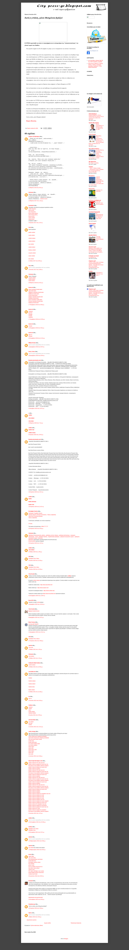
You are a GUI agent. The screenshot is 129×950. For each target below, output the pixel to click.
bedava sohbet (32, 250)
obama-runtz (32, 869)
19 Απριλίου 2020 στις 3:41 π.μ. (36, 492)
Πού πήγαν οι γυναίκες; (94, 162)
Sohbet (30, 678)
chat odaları (31, 656)
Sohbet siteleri (32, 683)
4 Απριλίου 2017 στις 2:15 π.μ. (36, 222)
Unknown (31, 192)
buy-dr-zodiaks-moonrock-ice (35, 866)
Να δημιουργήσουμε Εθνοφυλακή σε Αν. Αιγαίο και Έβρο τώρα (99, 216)
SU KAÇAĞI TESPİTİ (33, 624)
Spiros (30, 912)
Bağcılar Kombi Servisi (34, 611)
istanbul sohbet (32, 713)
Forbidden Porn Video (34, 558)
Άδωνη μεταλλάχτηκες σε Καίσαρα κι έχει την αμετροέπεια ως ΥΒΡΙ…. (100, 127)
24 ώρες (30, 523)
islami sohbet (32, 217)
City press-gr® (92, 246)
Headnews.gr (32, 904)
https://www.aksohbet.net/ (46, 584)
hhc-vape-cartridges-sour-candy (36, 871)
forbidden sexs (32, 830)
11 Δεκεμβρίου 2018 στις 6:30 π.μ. (36, 346)
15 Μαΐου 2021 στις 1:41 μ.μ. (35, 658)
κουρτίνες (40, 538)
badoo (30, 498)
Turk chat (31, 647)
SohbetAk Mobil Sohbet (34, 663)
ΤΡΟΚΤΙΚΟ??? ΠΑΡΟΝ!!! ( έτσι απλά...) (99, 274)
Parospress (92, 175)
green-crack (31, 865)
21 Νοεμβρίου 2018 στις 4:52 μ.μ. (36, 328)
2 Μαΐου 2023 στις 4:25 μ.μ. (35, 916)
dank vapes (31, 746)
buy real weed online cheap (35, 739)
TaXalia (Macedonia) (94, 122)
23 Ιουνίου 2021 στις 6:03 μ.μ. (36, 700)
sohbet (30, 427)
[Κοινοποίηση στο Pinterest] (51, 128)
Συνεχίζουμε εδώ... (93, 257)
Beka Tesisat (32, 622)
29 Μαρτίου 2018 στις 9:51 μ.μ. (36, 282)
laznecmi (31, 287)
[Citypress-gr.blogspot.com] (88, 54)
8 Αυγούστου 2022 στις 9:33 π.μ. (36, 876)
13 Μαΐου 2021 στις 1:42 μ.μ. (35, 649)
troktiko (91, 271)
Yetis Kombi (31, 609)
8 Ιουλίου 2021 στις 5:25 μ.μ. (35, 715)
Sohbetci (31, 705)
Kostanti (31, 880)
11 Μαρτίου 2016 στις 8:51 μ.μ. (36, 187)
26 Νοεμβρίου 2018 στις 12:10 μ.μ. (37, 338)
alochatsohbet (32, 719)
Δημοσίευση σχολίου (32, 920)
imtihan (30, 826)
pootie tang (31, 740)
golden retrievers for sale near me (37, 762)
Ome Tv (30, 334)
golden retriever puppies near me (36, 799)
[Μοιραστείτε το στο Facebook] (49, 128)
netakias (91, 166)
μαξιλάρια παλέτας (43, 536)
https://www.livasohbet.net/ (49, 593)
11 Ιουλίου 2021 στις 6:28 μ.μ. (36, 756)
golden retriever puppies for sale (36, 795)
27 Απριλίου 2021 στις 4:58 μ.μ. (36, 640)
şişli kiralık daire (32, 290)
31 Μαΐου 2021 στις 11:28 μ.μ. (36, 691)
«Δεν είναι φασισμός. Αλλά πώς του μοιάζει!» (99, 203)
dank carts (31, 748)
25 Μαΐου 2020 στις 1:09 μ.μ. (35, 551)
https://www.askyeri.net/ (42, 587)
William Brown (32, 342)
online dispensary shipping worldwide (38, 736)
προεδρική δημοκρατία (94, 212)
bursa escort (31, 216)
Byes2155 (31, 600)
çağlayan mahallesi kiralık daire (36, 292)
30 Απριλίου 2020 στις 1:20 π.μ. (36, 543)
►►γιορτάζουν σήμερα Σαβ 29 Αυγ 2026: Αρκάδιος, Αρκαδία (95, 61)
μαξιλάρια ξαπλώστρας (64, 535)
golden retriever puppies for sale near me (38, 764)
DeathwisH (31, 205)
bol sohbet (31, 847)
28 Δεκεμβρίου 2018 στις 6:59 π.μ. (37, 355)
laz (29, 696)
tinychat (30, 312)
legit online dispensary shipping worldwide (39, 737)
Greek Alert (92, 188)
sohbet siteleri (32, 241)
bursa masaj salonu (33, 213)
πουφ (36, 536)
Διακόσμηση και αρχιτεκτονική (36, 897)
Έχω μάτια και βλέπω (94, 148)
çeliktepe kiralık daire (34, 298)
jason (30, 854)
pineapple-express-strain (34, 862)
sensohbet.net (32, 671)
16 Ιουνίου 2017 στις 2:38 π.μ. (36, 269)
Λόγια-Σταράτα (92, 223)
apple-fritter (31, 856)
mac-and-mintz (32, 857)
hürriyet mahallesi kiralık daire (36, 301)
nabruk (30, 645)
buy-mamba (31, 863)
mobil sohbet (32, 235)
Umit (30, 227)
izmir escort (31, 210)
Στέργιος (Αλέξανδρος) (34, 136)
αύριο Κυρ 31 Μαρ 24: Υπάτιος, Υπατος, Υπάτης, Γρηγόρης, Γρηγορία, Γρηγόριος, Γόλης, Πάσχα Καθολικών (95, 65)
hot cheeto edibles (33, 745)
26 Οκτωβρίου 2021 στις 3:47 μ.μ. (36, 832)
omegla (30, 315)
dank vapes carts (33, 749)
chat (30, 710)
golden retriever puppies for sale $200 (38, 805)
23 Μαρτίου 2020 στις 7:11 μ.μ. (36, 423)
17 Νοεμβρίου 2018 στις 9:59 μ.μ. (36, 304)
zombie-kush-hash (33, 874)
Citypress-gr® (92, 261)
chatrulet (31, 311)
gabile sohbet (32, 232)
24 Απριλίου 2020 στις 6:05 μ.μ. (36, 528)
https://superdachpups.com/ (35, 760)
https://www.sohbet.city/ (49, 590)
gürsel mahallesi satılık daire (35, 299)
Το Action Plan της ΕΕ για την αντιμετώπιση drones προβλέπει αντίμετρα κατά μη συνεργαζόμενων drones (96, 153)
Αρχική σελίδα (47, 923)
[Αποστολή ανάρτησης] (41, 128)
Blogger (66, 938)
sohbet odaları (32, 238)
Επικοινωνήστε (32, 541)
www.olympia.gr (93, 113)
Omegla (30, 314)
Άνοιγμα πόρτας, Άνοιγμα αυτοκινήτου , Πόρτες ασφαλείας (42, 514)
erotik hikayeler (32, 209)
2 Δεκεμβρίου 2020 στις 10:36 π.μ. (37, 604)
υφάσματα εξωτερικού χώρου (67, 536)
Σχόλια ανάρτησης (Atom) (37, 925)
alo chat (30, 723)
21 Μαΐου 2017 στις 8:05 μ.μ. (35, 260)
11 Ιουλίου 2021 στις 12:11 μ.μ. (36, 726)
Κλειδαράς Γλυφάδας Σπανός (35, 513)
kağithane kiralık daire (34, 293)
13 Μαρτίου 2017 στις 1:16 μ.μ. (36, 200)
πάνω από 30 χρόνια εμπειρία (35, 516)
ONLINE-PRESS (93, 235)
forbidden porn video (33, 828)
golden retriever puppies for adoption (37, 809)
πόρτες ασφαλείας (33, 517)
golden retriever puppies (34, 768)
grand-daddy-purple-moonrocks (36, 872)
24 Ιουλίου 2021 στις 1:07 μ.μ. (36, 813)
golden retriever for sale (34, 808)
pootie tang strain (33, 742)
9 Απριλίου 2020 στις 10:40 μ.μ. (36, 434)
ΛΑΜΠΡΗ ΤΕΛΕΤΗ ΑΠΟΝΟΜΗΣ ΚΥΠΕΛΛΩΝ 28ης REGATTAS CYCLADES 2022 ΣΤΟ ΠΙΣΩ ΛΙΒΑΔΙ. (96, 181)
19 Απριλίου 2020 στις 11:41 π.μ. (36, 506)
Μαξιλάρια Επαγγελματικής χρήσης (37, 535)
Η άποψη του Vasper (94, 255)
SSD (30, 556)
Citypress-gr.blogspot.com (92, 50)
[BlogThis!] (46, 128)
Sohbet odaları (32, 681)
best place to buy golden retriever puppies (39, 765)
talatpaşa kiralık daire (34, 302)
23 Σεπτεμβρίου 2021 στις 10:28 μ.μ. (37, 822)
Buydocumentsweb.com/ (35, 360)
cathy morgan (32, 731)
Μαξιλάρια (31, 539)
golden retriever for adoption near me (37, 804)
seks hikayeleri (32, 212)
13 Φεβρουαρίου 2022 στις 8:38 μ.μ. (37, 841)
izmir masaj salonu (33, 214)
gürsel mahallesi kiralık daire (35, 289)
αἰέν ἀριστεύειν (92, 161)
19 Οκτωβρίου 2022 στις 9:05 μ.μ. (36, 899)
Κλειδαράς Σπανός (33, 511)
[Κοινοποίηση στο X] (47, 128)
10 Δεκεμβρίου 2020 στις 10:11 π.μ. (37, 632)
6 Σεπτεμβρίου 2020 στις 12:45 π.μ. (37, 595)
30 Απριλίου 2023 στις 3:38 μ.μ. (36, 908)
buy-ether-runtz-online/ (34, 868)
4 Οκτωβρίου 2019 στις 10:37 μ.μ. (36, 408)
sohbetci (31, 707)
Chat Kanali (31, 574)
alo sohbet (31, 721)
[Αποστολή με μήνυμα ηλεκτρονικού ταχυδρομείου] (44, 128)
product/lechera (32, 860)
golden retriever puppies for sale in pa (38, 767)
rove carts (31, 754)
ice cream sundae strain (34, 743)
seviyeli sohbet (32, 253)
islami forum (31, 219)
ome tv (30, 698)
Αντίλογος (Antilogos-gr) (95, 200)
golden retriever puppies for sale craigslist (38, 801)
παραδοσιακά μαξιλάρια (53, 536)
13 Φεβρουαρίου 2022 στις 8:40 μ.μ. (37, 849)
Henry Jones (32, 351)
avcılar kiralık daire (33, 295)
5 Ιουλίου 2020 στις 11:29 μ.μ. (36, 560)
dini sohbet (31, 258)
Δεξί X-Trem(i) (92, 134)
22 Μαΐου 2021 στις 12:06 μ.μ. (36, 666)
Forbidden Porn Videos (34, 638)
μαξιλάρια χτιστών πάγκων (52, 535)
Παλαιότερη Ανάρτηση (76, 923)
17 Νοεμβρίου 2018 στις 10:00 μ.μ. (37, 319)
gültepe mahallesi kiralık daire (36, 296)
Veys (30, 265)
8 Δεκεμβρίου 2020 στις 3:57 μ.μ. (36, 617)
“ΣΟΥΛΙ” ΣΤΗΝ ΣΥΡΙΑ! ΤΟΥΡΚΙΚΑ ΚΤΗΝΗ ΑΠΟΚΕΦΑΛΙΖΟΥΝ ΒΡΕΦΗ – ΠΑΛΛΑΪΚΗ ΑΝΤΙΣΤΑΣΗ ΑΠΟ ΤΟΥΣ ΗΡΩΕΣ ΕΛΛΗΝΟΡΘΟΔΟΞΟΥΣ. (96, 265)
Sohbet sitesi (32, 686)
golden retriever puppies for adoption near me (39, 793)
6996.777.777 (44, 526)
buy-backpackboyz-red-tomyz (36, 859)
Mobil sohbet (32, 689)
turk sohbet (31, 244)
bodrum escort (43, 198)
